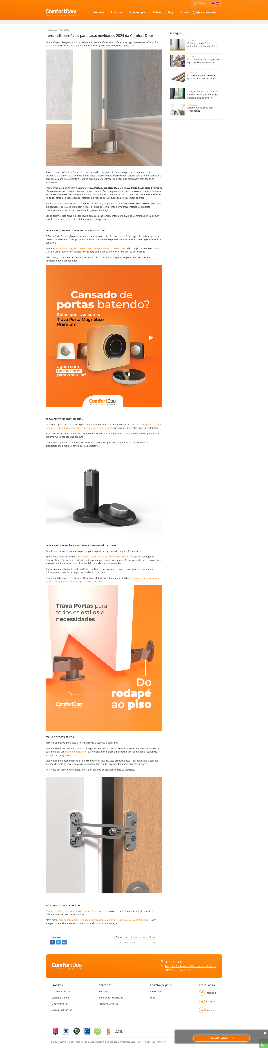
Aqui (48, 769)
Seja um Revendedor (206, 12)
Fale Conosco (157, 991)
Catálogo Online (60, 997)
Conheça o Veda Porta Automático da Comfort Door (202, 45)
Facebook (210, 992)
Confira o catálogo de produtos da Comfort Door (71, 911)
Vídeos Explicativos (62, 1009)
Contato (184, 12)
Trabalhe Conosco (108, 1003)
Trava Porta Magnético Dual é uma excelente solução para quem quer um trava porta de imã (103, 426)
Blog (170, 12)
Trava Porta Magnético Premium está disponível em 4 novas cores (90, 248)
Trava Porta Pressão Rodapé (122, 556)
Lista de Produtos (61, 991)
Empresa (99, 12)
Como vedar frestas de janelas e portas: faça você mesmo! (203, 61)
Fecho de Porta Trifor (76, 751)
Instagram (210, 1001)
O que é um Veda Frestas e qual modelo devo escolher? (201, 77)
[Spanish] (217, 3)
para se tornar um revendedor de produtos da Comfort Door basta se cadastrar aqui (103, 919)
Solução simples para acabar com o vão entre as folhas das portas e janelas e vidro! (202, 94)
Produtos (116, 12)
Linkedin (209, 1010)
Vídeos (157, 12)
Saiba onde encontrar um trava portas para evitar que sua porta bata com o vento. (102, 579)
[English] (213, 3)
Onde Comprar (60, 1003)
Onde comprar (138, 12)
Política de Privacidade (111, 997)
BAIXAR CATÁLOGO (221, 1038)
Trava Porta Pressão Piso (91, 556)
